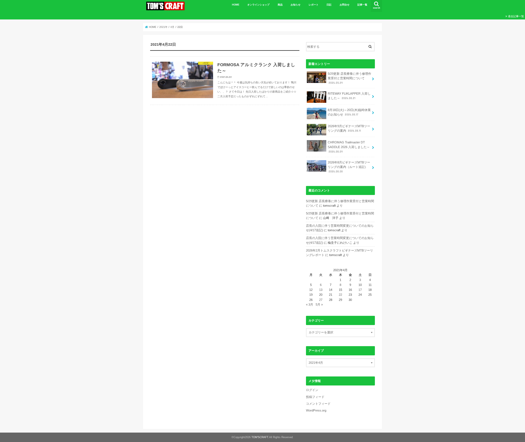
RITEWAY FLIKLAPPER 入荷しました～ (349, 96)
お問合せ (344, 4)
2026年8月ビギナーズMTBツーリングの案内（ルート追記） (349, 167)
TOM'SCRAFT (259, 437)
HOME (235, 4)
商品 (280, 4)
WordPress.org (316, 410)
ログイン (312, 390)
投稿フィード (315, 397)
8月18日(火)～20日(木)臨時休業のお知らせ (349, 112)
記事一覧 (362, 4)
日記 (328, 4)
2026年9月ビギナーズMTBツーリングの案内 (349, 128)
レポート (313, 4)
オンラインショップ (258, 4)
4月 (172, 27)
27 (320, 299)
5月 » (319, 304)
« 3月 (309, 304)
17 (360, 289)
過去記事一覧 (516, 16)
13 (320, 289)
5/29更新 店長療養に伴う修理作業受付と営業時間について (349, 78)
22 (340, 294)
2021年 (163, 27)
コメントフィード (318, 403)
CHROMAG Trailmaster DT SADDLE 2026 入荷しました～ (349, 147)
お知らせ (295, 4)
